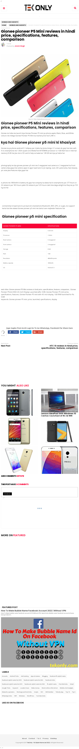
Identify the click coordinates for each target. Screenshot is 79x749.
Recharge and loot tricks (24, 692)
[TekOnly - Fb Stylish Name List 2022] (39, 11)
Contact (32, 738)
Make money (35, 688)
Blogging (45, 676)
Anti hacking (24, 676)
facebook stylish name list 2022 (33, 680)
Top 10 (68, 692)
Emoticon (7, 494)
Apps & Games (35, 676)
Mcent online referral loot (50, 688)
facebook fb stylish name (58, 676)
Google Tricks (6, 688)
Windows (22, 696)
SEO (42, 692)
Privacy (46, 738)
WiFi (15, 696)
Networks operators (8, 692)
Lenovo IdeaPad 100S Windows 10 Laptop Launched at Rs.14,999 (58, 414)
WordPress (30, 696)
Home (4, 25)
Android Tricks (14, 676)
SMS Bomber (49, 692)
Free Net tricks (63, 684)
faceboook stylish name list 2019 (12, 684)
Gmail (72, 684)
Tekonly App (59, 692)
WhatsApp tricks (7, 696)
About (24, 738)
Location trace (24, 688)
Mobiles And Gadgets (10, 22)
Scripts (36, 692)
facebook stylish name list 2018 (11, 680)
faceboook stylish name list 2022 (34, 684)
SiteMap (53, 738)
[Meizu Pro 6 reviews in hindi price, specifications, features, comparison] (58, 460)
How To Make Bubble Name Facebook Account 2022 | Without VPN (33, 610)
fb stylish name (52, 684)
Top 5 (73, 692)
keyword (15, 688)
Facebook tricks (50, 680)
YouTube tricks (40, 696)
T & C (39, 738)
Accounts (5, 676)
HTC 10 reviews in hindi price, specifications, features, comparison (59, 347)
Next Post (5, 346)
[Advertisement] (16, 313)
